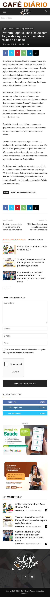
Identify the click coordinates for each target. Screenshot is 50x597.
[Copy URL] (36, 53)
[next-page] (8, 288)
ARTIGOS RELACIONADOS (14, 239)
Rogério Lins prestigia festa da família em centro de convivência (12, 227)
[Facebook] (5, 53)
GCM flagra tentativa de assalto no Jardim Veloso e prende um (37, 227)
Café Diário (19, 510)
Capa (10, 18)
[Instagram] (25, 577)
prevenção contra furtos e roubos (23, 192)
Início (3, 18)
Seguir (42, 408)
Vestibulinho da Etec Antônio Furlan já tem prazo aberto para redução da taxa (31, 262)
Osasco (17, 29)
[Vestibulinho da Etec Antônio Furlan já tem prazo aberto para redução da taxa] (9, 262)
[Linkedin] (30, 53)
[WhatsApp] (23, 53)
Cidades (10, 29)
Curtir (42, 402)
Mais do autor (35, 239)
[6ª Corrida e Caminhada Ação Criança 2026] (9, 249)
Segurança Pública (27, 29)
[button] (4, 11)
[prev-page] (4, 288)
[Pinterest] (17, 53)
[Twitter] (11, 53)
